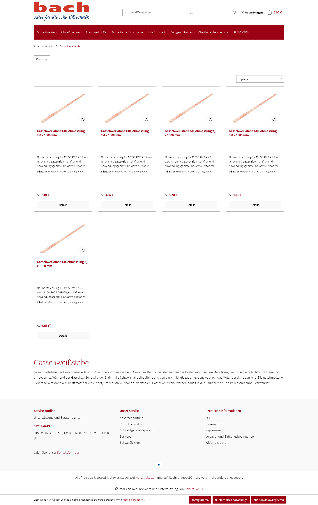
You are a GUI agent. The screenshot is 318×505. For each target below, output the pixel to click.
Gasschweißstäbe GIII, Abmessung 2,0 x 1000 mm (61, 133)
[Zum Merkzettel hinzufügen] (82, 119)
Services (125, 436)
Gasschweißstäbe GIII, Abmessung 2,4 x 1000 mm (125, 133)
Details (63, 205)
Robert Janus (194, 489)
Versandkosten (146, 477)
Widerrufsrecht (216, 442)
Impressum (213, 430)
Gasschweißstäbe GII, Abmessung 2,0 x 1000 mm (190, 133)
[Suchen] (191, 12)
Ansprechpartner (131, 418)
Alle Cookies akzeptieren (269, 500)
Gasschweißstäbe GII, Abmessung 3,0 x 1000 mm (63, 264)
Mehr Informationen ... (134, 499)
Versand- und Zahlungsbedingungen (231, 436)
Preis (39, 59)
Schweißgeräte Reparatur (137, 430)
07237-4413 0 (43, 426)
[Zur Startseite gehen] (61, 11)
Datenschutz (214, 424)
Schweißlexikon (130, 442)
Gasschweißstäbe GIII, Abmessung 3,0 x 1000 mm (253, 133)
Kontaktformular (68, 452)
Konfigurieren (200, 500)
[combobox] (155, 12)
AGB (208, 418)
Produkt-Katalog (131, 424)
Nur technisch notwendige (231, 500)
